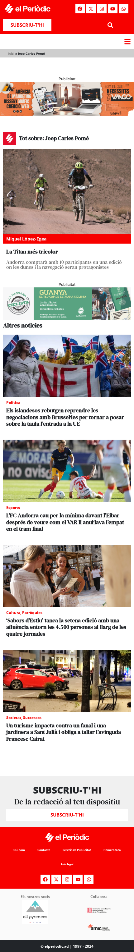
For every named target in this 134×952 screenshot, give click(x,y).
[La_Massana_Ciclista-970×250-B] (67, 318)
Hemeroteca (112, 850)
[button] (110, 25)
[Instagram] (102, 8)
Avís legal (67, 864)
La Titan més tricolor (32, 251)
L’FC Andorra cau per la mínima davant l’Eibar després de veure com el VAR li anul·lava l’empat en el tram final (65, 522)
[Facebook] (80, 8)
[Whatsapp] (123, 8)
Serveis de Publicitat (77, 850)
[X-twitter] (91, 8)
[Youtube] (112, 8)
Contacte (43, 850)
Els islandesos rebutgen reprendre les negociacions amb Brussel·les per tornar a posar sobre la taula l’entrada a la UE (65, 417)
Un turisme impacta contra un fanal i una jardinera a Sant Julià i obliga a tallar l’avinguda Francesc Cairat (63, 732)
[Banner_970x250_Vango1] (67, 114)
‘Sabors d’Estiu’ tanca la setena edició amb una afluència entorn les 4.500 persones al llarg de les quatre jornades (66, 627)
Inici (11, 53)
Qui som (19, 850)
